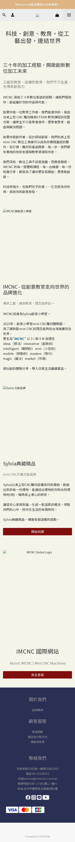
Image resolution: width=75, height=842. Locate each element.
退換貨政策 (38, 742)
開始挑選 (37, 531)
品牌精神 (37, 710)
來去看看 (37, 674)
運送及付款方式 (37, 737)
